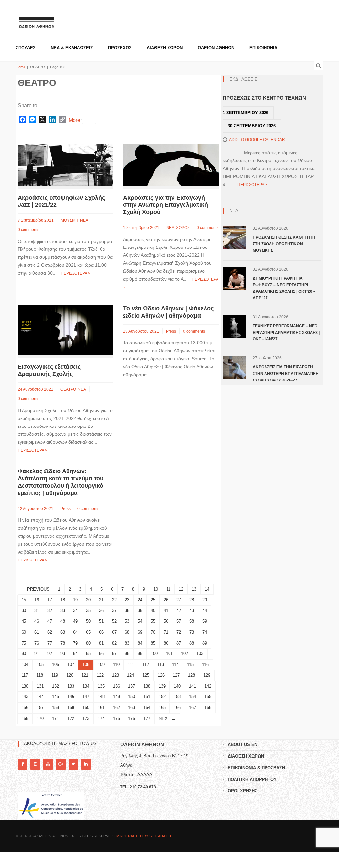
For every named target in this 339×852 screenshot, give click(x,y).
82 (114, 643)
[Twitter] (73, 764)
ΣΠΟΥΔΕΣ (26, 47)
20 (88, 599)
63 (62, 632)
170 (40, 718)
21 (101, 599)
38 (127, 610)
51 (101, 621)
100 (154, 653)
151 (146, 696)
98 (127, 653)
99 (140, 653)
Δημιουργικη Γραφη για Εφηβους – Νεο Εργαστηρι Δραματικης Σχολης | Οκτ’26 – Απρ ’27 (284, 288)
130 (25, 686)
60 (24, 632)
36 (101, 610)
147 (85, 696)
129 (206, 675)
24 (140, 599)
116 (205, 664)
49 (75, 621)
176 (131, 718)
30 (24, 610)
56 (166, 621)
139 (162, 686)
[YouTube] (48, 764)
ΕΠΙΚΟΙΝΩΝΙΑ (263, 47)
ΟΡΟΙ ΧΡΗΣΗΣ (242, 790)
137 (131, 686)
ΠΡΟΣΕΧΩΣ (120, 47)
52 (114, 621)
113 (160, 664)
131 (40, 686)
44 (204, 610)
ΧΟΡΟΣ (183, 227)
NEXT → (167, 718)
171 (55, 718)
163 (131, 707)
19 (75, 599)
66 (101, 632)
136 (116, 686)
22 (114, 599)
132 (55, 686)
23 (127, 599)
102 (184, 653)
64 (75, 632)
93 (62, 653)
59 (204, 621)
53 (127, 621)
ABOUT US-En (242, 744)
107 (70, 664)
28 (191, 599)
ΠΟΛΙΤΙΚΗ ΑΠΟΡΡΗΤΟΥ (252, 779)
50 (88, 621)
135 (101, 686)
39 (140, 610)
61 (36, 632)
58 (191, 621)
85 (153, 643)
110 (116, 664)
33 (62, 610)
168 (207, 707)
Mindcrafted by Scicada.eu (143, 836)
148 (101, 696)
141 (192, 686)
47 (49, 621)
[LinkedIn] (86, 764)
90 (24, 653)
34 (75, 610)
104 (25, 664)
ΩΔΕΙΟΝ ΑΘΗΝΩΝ (216, 47)
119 (54, 675)
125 (145, 675)
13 (194, 589)
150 (131, 696)
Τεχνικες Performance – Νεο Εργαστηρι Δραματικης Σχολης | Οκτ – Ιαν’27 (286, 332)
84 (140, 643)
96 (101, 653)
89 (204, 643)
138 (146, 686)
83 (127, 643)
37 (114, 610)
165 (162, 707)
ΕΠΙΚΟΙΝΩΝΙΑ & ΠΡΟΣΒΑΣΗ (256, 767)
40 (153, 610)
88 (191, 643)
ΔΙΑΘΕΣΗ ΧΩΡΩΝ (165, 47)
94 (75, 653)
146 (70, 696)
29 (204, 599)
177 (146, 718)
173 (85, 718)
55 (153, 621)
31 (36, 610)
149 (116, 696)
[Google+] (61, 764)
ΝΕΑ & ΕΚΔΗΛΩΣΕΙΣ (72, 47)
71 (166, 632)
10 (155, 589)
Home (20, 67)
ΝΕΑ (84, 220)
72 (178, 632)
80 (88, 643)
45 (24, 621)
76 (36, 643)
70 (153, 632)
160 (85, 707)
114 (175, 664)
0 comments (28, 229)
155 (207, 696)
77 (49, 643)
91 (36, 653)
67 (114, 632)
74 (204, 632)
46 (36, 621)
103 (199, 653)
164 (146, 707)
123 (115, 675)
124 (130, 675)
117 (25, 675)
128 (191, 675)
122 (100, 675)
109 (101, 664)
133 (70, 686)
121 (84, 675)
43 (191, 610)
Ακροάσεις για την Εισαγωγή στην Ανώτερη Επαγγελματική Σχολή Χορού (165, 204)
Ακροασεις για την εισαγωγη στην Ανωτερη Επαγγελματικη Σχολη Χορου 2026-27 (286, 373)
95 (88, 653)
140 (177, 686)
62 (49, 632)
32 (49, 610)
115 (190, 664)
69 (140, 632)
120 (69, 675)
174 (101, 718)
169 (25, 718)
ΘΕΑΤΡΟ (68, 389)
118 (39, 675)
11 (168, 589)
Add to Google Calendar (257, 139)
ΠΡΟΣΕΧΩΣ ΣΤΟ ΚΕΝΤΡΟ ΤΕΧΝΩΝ (264, 98)
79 (75, 643)
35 (88, 610)
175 (116, 718)
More (74, 120)
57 (178, 621)
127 (176, 675)
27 (178, 599)
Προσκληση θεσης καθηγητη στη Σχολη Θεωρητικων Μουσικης (284, 244)
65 (88, 632)
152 (162, 696)
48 (62, 621)
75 (24, 643)
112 (145, 664)
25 (153, 599)
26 (166, 599)
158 (55, 707)
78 (62, 643)
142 (207, 686)
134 (85, 686)
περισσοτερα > (75, 273)
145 (55, 696)
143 (25, 696)
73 (191, 632)
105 (40, 664)
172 (70, 718)
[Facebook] (22, 764)
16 (36, 599)
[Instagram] (35, 764)
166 (177, 707)
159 (70, 707)
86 (166, 643)
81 (101, 643)
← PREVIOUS (36, 589)
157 (40, 707)
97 (114, 653)
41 (166, 610)
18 (62, 599)
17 (49, 599)
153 (177, 696)
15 (24, 599)
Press (171, 331)
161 (101, 707)
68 (127, 632)
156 (25, 707)
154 (192, 696)
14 (207, 589)
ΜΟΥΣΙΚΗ (69, 220)
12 (181, 589)
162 (116, 707)
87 (178, 643)
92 (49, 653)
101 (169, 653)
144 (40, 696)
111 (131, 664)
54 (140, 621)
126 (161, 675)
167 (192, 707)
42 (178, 610)
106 (55, 664)
